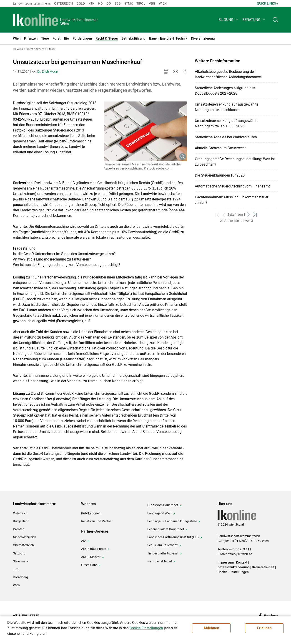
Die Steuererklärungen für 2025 (220, 175)
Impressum (226, 562)
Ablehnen (211, 628)
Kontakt (241, 562)
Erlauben (264, 628)
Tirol (140, 3)
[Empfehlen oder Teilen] (184, 71)
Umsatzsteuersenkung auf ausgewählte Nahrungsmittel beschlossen (226, 107)
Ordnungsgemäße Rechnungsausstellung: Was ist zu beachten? (235, 162)
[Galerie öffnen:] (145, 131)
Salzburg (19, 553)
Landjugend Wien (159, 513)
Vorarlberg (20, 577)
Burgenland (21, 521)
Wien (163, 3)
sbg (118, 3)
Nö (100, 3)
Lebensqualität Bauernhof (165, 529)
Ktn (91, 3)
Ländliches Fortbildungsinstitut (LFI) (173, 537)
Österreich (63, 3)
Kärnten (18, 529)
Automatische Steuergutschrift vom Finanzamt (232, 186)
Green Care (89, 565)
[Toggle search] (275, 20)
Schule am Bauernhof (162, 545)
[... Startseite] (55, 20)
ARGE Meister (90, 557)
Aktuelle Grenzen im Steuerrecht (220, 148)
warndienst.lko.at (159, 561)
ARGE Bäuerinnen (93, 549)
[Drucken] (166, 71)
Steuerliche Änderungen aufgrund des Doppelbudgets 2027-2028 (225, 91)
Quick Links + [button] (267, 3)
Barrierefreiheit (263, 567)
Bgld (81, 3)
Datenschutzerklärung (234, 567)
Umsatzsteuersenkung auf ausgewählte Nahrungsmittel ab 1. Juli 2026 (226, 123)
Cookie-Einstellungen (233, 572)
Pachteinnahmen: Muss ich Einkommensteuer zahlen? (231, 200)
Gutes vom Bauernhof (162, 505)
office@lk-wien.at (240, 554)
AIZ (83, 541)
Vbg (152, 3)
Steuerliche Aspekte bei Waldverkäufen (226, 137)
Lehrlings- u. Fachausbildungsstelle (172, 521)
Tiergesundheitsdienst (162, 553)
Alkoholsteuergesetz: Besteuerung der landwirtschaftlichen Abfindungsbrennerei (228, 74)
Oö (108, 3)
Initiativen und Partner (97, 521)
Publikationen (90, 513)
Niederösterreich (24, 537)
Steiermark (20, 561)
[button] (229, 19)
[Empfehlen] (175, 71)
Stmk (128, 3)
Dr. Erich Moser (47, 71)
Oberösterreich (23, 545)
